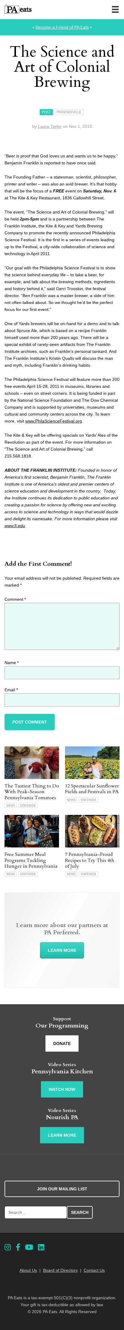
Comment (15, 599)
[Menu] (115, 9)
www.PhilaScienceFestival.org (53, 421)
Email (11, 689)
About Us (28, 1270)
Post (46, 112)
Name (12, 662)
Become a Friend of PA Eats (62, 27)
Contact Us (94, 1270)
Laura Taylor (50, 126)
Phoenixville (69, 112)
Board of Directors (60, 1270)
